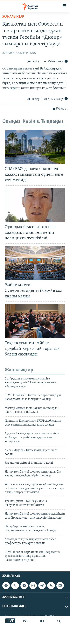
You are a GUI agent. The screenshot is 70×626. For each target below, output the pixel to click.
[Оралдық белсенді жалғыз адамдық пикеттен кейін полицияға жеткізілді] (35, 205)
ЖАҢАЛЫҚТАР (13, 17)
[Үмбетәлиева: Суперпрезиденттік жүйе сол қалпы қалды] (35, 263)
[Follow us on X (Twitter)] (15, 585)
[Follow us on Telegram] (42, 585)
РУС (25, 621)
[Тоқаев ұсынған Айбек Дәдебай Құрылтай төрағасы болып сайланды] (35, 321)
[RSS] (51, 585)
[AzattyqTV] (42, 621)
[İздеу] (59, 621)
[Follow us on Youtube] (24, 585)
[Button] (33, 61)
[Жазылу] (60, 585)
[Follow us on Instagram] (33, 585)
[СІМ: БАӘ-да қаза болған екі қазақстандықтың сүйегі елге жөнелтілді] (35, 147)
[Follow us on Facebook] (6, 585)
